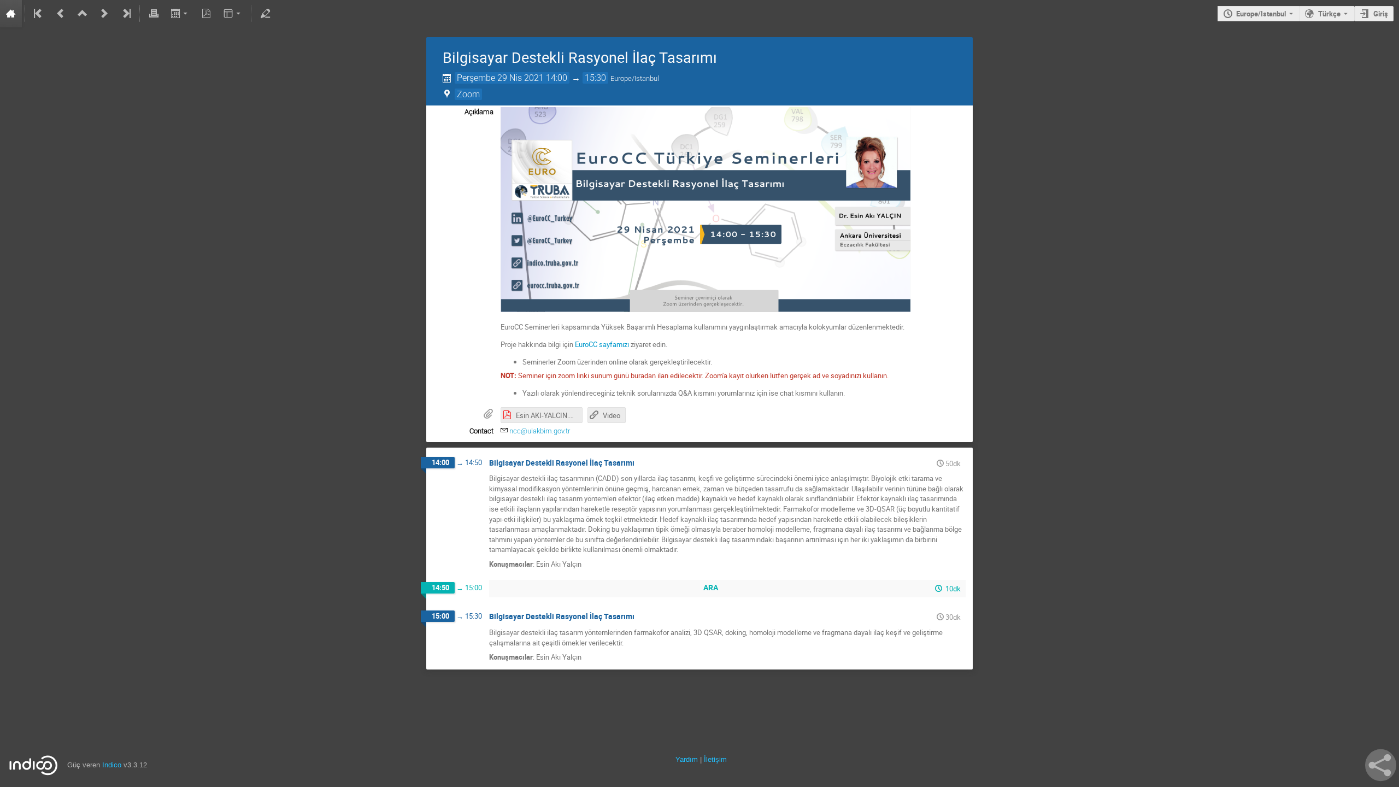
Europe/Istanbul (1261, 14)
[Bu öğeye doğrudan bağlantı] (642, 463)
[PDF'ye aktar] (207, 13)
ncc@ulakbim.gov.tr (539, 431)
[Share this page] (1380, 765)
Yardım (686, 759)
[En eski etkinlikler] (39, 13)
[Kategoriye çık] (82, 13)
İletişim (715, 759)
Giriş (1380, 14)
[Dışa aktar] (180, 13)
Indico (111, 765)
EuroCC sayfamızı (602, 344)
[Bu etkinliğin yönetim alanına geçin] (265, 13)
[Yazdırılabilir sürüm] (153, 13)
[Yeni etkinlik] (104, 13)
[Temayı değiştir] (233, 13)
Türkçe (1329, 14)
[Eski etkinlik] (61, 13)
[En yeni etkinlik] (126, 13)
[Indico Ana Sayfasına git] (11, 13)
